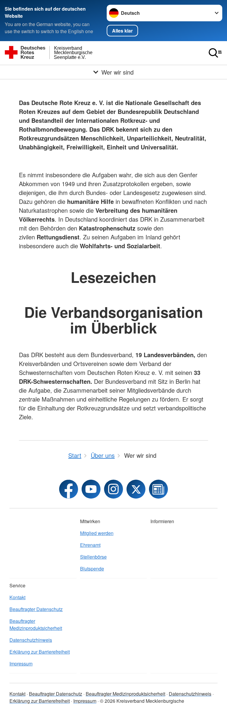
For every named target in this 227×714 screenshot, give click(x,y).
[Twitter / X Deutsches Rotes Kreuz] (136, 489)
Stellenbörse (93, 556)
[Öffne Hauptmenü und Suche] (215, 53)
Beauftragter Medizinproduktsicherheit (35, 624)
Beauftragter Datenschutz (36, 609)
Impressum (21, 663)
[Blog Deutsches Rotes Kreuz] (158, 489)
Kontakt (17, 597)
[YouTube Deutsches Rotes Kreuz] (91, 489)
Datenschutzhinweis (30, 639)
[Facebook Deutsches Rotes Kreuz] (68, 489)
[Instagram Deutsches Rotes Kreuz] (113, 489)
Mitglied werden (97, 533)
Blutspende (92, 568)
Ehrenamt (90, 544)
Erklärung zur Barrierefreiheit (39, 651)
